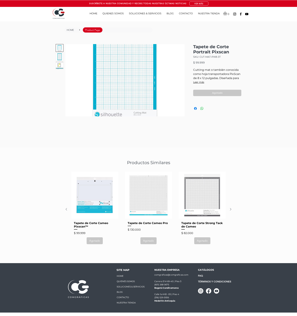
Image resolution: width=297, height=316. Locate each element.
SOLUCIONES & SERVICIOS (128, 286)
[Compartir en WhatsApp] (202, 108)
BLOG (120, 292)
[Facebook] (241, 14)
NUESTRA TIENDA (126, 302)
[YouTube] (247, 14)
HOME (120, 276)
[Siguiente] (231, 209)
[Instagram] (235, 14)
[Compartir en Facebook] (195, 108)
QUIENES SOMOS (126, 281)
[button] (198, 4)
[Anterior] (66, 209)
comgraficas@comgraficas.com (171, 274)
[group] (148, 209)
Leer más (198, 82)
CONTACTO (123, 297)
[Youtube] (216, 291)
